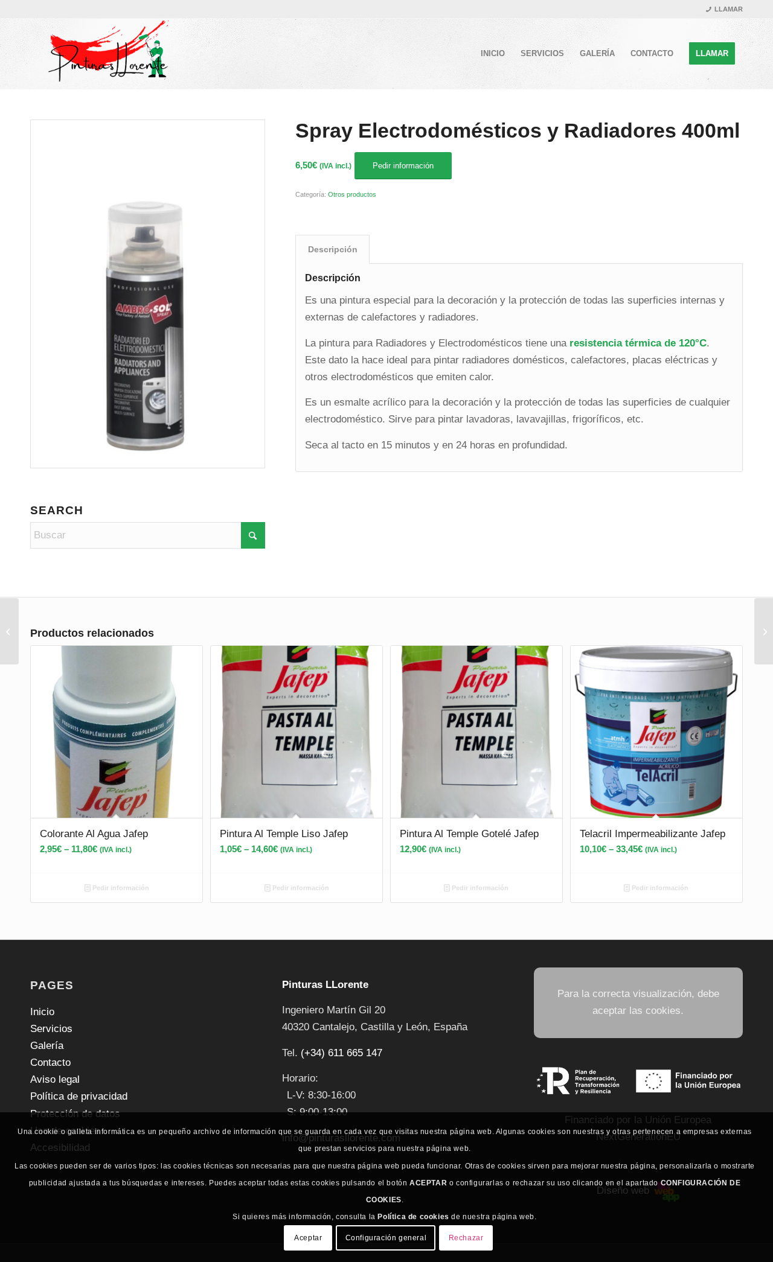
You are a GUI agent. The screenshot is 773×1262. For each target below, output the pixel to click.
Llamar (728, 9)
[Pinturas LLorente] (106, 54)
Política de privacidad (78, 1096)
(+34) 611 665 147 (341, 1053)
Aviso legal (55, 1079)
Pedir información (120, 887)
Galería (46, 1045)
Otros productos (352, 194)
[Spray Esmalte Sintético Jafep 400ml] (9, 631)
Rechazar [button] (466, 1238)
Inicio (42, 1012)
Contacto (50, 1062)
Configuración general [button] (386, 1238)
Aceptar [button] (308, 1238)
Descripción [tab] (333, 249)
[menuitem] (493, 54)
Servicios (51, 1028)
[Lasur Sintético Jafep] (763, 631)
